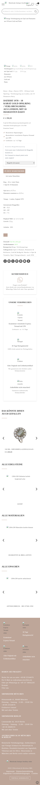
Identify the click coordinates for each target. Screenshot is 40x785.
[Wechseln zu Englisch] (28, 4)
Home (5, 91)
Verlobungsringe (22, 247)
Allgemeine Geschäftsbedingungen (16, 773)
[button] (11, 176)
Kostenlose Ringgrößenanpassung (15, 146)
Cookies (35, 773)
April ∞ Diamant (18, 250)
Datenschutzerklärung (24, 771)
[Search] (35, 11)
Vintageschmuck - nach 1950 (24, 255)
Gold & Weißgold (17, 252)
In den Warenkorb (14, 171)
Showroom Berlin (11, 716)
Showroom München (13, 694)
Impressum (10, 771)
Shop (10, 91)
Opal (12, 255)
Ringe (14, 247)
